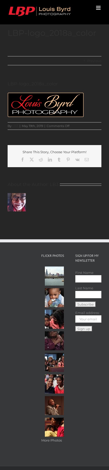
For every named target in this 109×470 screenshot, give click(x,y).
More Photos (51, 440)
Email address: (87, 313)
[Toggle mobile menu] (98, 7)
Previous (94, 61)
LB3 (15, 126)
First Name (84, 273)
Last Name (84, 288)
